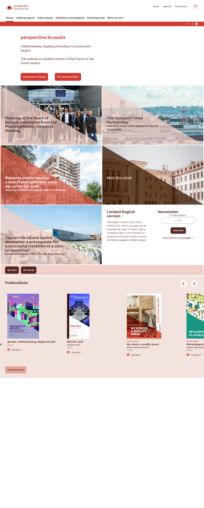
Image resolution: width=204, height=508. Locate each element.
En (196, 24)
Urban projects (25, 17)
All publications (15, 370)
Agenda (167, 6)
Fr (188, 24)
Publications (181, 6)
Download (16, 350)
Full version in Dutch (68, 77)
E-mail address (178, 215)
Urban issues (45, 17)
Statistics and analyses (70, 17)
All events (28, 270)
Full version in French (34, 77)
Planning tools (96, 17)
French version (119, 240)
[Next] (194, 283)
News (156, 6)
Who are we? (115, 17)
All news (11, 270)
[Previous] (183, 283)
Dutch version (138, 240)
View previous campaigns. (177, 237)
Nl (192, 24)
